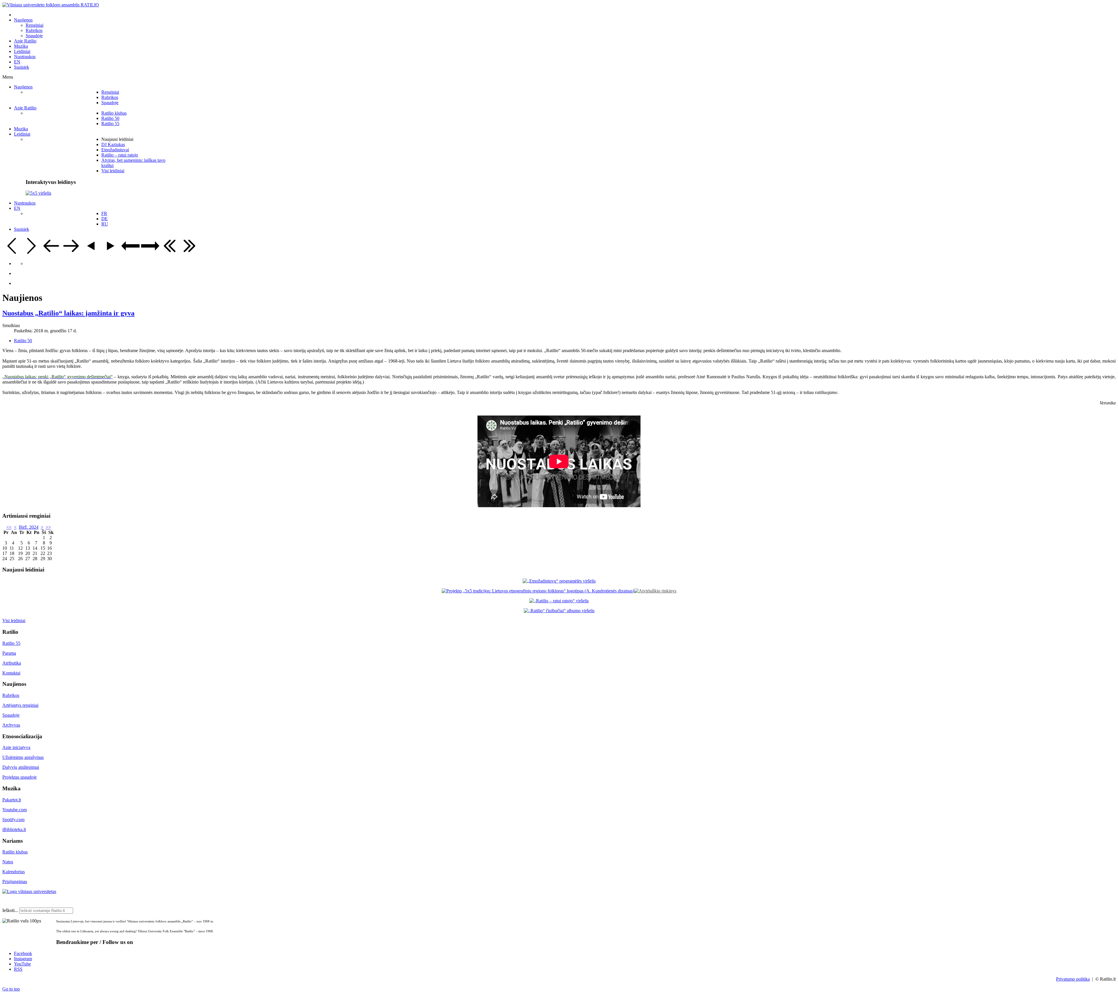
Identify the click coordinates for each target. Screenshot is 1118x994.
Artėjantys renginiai (20, 705)
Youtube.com (14, 809)
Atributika (11, 663)
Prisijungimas (14, 881)
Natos (7, 861)
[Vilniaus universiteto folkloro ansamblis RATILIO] (50, 4)
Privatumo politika (1073, 979)
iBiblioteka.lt (14, 829)
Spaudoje (11, 715)
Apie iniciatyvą (16, 747)
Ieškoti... (10, 910)
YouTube (22, 963)
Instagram (23, 958)
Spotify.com (13, 819)
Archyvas (11, 725)
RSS (18, 969)
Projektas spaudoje (19, 777)
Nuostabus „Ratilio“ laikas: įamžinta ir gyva (68, 313)
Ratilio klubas (15, 851)
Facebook (23, 953)
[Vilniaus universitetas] (29, 891)
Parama (9, 653)
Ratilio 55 (11, 643)
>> (48, 527)
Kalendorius (13, 871)
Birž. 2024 (28, 527)
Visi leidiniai (13, 620)
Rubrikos (10, 695)
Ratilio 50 (23, 340)
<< (9, 527)
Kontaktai (11, 672)
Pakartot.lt (11, 799)
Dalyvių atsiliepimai (20, 767)
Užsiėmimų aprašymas (23, 757)
